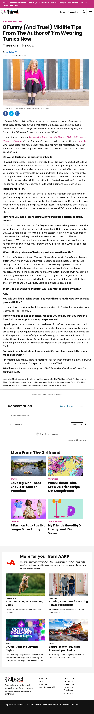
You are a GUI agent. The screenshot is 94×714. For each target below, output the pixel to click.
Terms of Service (33, 704)
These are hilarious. (18, 45)
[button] (83, 11)
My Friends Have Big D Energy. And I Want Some (64, 529)
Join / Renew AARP (47, 687)
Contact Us (69, 678)
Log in (62, 406)
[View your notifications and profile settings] (85, 424)
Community (69, 681)
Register (70, 406)
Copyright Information (14, 704)
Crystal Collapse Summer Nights (22, 648)
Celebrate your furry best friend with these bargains (23, 610)
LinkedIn (17, 113)
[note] (46, 108)
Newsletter (69, 687)
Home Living (11, 598)
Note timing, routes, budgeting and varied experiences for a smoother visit (66, 656)
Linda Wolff (11, 52)
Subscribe (73, 12)
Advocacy (53, 598)
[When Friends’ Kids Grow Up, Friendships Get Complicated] (65, 466)
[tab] (16, 424)
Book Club (43, 684)
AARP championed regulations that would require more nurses (66, 610)
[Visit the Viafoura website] (81, 440)
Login (62, 12)
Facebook (5, 113)
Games (8, 643)
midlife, (82, 140)
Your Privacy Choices (69, 704)
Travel (52, 643)
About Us (43, 678)
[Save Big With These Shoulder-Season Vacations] (28, 466)
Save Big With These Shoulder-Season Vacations (26, 487)
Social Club (69, 684)
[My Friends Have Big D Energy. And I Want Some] (65, 509)
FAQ (41, 681)
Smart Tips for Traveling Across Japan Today (64, 648)
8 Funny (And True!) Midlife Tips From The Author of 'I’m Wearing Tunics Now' (42, 33)
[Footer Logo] (20, 679)
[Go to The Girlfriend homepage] (10, 12)
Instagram (68, 693)
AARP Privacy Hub (50, 704)
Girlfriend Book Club (12, 21)
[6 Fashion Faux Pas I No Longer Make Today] (28, 509)
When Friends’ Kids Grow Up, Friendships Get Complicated (64, 487)
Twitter (11, 113)
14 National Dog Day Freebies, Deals (24, 603)
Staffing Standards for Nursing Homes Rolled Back (68, 603)
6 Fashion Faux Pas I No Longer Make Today (28, 527)
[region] (47, 425)
